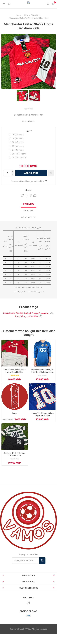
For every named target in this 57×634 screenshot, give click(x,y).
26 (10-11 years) (19, 154)
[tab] (28, 204)
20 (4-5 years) (18, 142)
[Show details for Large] (14, 396)
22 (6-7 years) (18, 146)
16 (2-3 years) (18, 134)
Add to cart (31, 173)
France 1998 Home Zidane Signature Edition (42, 414)
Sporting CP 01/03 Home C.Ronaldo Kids (14, 454)
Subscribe (42, 560)
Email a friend (34, 195)
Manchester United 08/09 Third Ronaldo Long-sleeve (42, 371)
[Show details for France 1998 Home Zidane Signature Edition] (42, 396)
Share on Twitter (22, 195)
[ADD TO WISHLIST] (51, 173)
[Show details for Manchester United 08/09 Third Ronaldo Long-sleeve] (42, 353)
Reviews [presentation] (28, 211)
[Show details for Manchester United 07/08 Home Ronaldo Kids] (14, 353)
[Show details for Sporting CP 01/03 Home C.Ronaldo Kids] (14, 436)
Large (14, 413)
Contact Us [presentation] (28, 217)
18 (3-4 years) (18, 138)
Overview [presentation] (28, 204)
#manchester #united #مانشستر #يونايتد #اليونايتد (25, 313)
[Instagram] (28, 603)
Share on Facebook (26, 195)
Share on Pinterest (30, 195)
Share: (28, 190)
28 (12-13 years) (19, 157)
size (27, 131)
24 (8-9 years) (18, 150)
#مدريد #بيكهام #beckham (27, 316)
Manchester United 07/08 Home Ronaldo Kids (15, 371)
